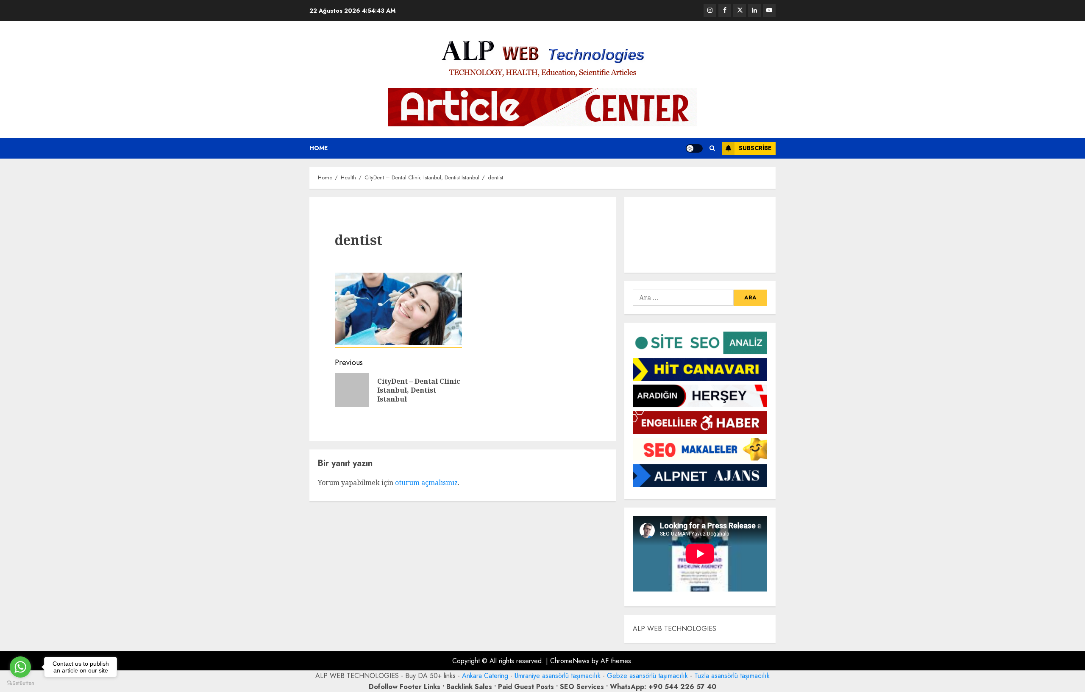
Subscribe (755, 148)
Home (318, 148)
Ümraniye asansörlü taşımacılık (558, 676)
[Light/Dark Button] (694, 148)
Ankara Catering (485, 676)
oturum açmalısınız (426, 482)
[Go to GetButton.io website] (20, 683)
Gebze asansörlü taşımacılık (647, 676)
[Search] (712, 148)
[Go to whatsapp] (20, 667)
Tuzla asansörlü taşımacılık (732, 676)
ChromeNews (570, 661)
